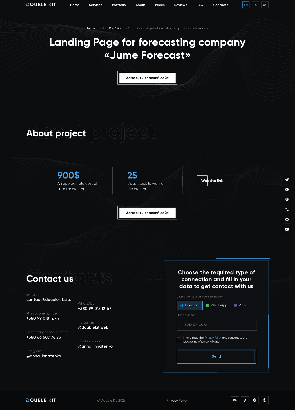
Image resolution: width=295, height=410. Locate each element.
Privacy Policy (213, 337)
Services (95, 5)
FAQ (200, 5)
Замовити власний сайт (147, 78)
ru (255, 4)
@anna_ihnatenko (95, 346)
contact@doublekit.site (48, 299)
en (246, 4)
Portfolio (119, 5)
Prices (160, 5)
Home (74, 5)
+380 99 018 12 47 (94, 308)
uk (265, 4)
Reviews (180, 5)
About (141, 5)
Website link (212, 180)
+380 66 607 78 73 (43, 337)
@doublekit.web (93, 327)
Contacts (220, 5)
